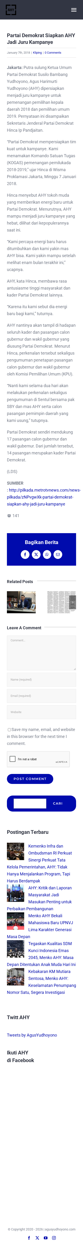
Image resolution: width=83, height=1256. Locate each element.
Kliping (37, 52)
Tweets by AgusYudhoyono (32, 1035)
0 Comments (53, 52)
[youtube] (45, 1238)
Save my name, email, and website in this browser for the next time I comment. (41, 736)
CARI (58, 803)
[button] (10, 602)
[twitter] (37, 1238)
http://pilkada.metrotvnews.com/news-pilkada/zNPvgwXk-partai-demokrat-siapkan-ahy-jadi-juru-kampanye (44, 497)
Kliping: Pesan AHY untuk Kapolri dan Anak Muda (30, 602)
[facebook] (29, 1238)
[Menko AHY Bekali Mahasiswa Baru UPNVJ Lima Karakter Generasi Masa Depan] (15, 915)
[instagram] (54, 1238)
